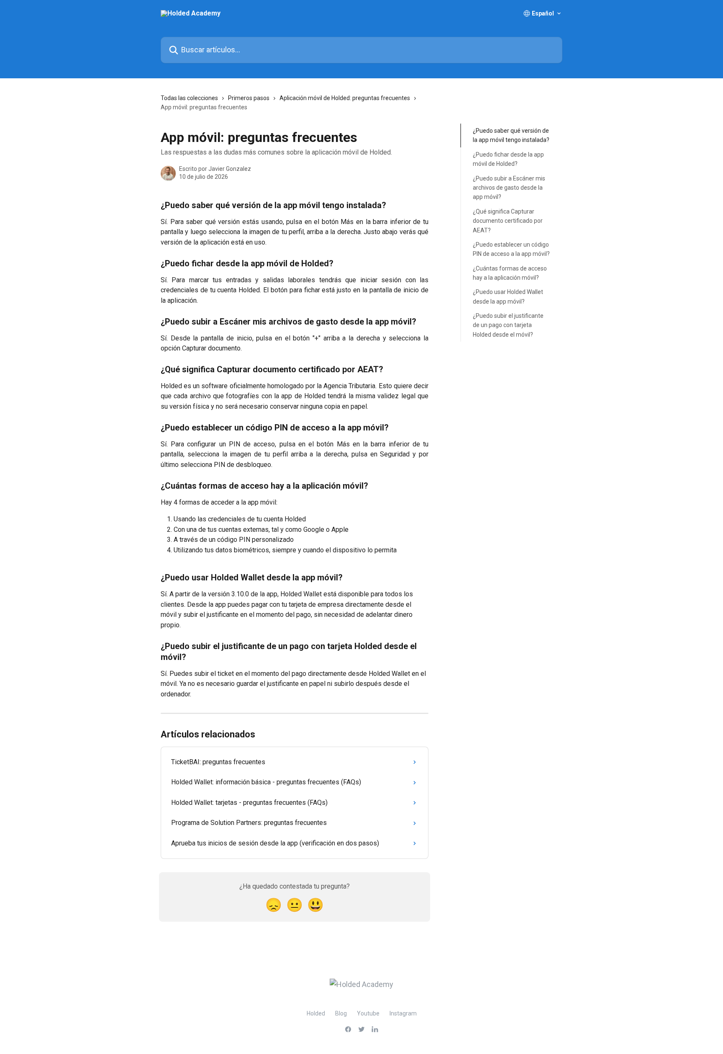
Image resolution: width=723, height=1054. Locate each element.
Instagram (403, 1013)
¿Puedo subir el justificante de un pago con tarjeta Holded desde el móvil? (508, 325)
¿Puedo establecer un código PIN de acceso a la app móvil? (511, 249)
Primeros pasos (248, 98)
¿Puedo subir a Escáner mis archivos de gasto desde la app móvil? (509, 187)
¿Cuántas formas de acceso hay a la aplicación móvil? (510, 273)
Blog (341, 1013)
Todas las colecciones (189, 98)
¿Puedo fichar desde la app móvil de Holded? (508, 159)
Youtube (368, 1013)
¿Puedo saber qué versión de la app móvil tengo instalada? (511, 135)
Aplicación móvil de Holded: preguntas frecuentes (344, 98)
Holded (316, 1013)
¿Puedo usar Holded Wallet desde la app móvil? (508, 296)
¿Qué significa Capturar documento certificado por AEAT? (508, 221)
